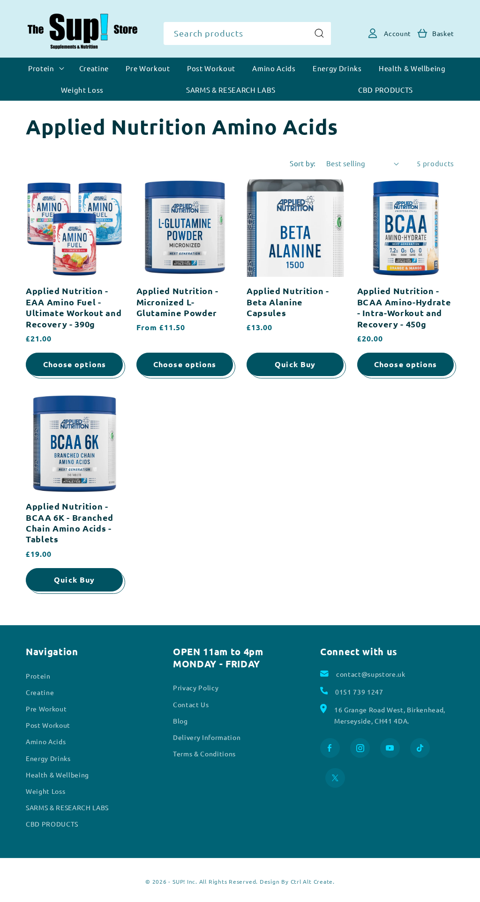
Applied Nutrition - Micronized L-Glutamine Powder (177, 301)
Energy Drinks (48, 758)
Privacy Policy (195, 687)
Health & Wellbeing (57, 774)
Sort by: (303, 163)
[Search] (319, 33)
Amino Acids (46, 741)
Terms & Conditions (204, 753)
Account (397, 33)
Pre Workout (46, 708)
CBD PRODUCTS (52, 824)
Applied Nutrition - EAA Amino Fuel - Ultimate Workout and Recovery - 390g (73, 307)
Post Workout (48, 725)
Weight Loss (45, 791)
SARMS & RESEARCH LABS (67, 807)
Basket (443, 33)
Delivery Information (206, 737)
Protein (38, 676)
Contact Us (191, 704)
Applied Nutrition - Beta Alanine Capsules (288, 301)
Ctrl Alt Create (312, 881)
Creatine (40, 692)
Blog (180, 721)
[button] (422, 33)
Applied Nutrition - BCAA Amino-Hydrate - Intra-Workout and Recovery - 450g (404, 307)
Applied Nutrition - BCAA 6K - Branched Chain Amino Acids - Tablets (69, 522)
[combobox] (247, 33)
